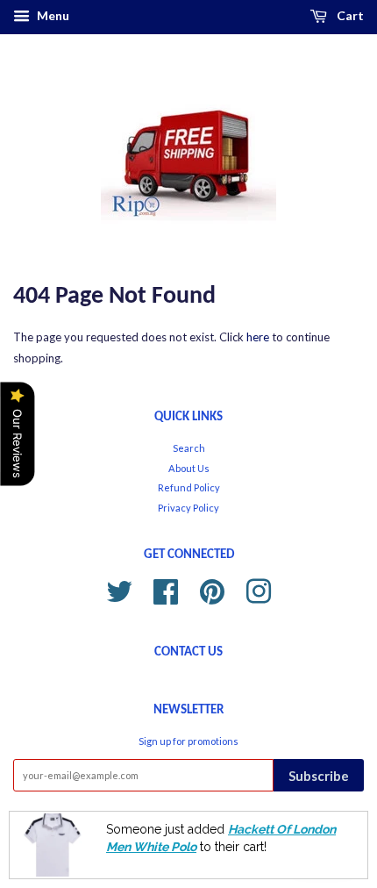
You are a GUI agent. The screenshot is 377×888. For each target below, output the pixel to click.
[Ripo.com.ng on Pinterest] (212, 589)
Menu (51, 15)
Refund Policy (189, 487)
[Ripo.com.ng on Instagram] (258, 589)
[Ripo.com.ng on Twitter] (119, 589)
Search (189, 448)
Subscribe (318, 776)
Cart (349, 15)
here (257, 337)
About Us (189, 468)
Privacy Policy (188, 507)
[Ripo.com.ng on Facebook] (166, 589)
